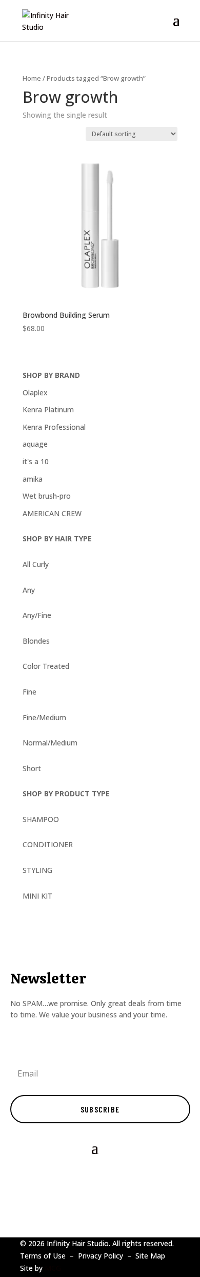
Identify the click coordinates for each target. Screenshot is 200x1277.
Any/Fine (37, 615)
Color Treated (46, 666)
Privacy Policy (100, 1256)
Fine (29, 692)
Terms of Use (43, 1256)
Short (32, 768)
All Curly (36, 564)
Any (29, 590)
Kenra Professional (54, 427)
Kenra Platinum (48, 409)
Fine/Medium (44, 717)
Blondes (36, 641)
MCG (53, 1268)
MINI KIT (37, 896)
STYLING (37, 870)
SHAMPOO (41, 819)
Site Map (150, 1256)
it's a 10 (36, 461)
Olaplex (35, 392)
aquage (35, 444)
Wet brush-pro (47, 496)
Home (32, 78)
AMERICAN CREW (52, 513)
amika (33, 479)
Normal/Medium (50, 742)
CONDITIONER (48, 844)
